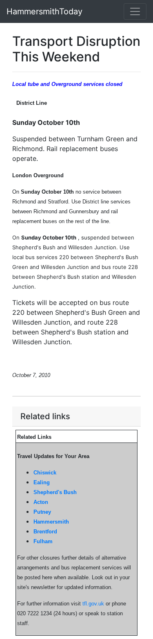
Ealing (41, 482)
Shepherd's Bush (55, 492)
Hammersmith (51, 522)
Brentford (45, 531)
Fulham (43, 541)
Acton (40, 502)
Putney (42, 512)
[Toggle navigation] (135, 11)
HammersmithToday (44, 11)
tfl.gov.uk (93, 604)
